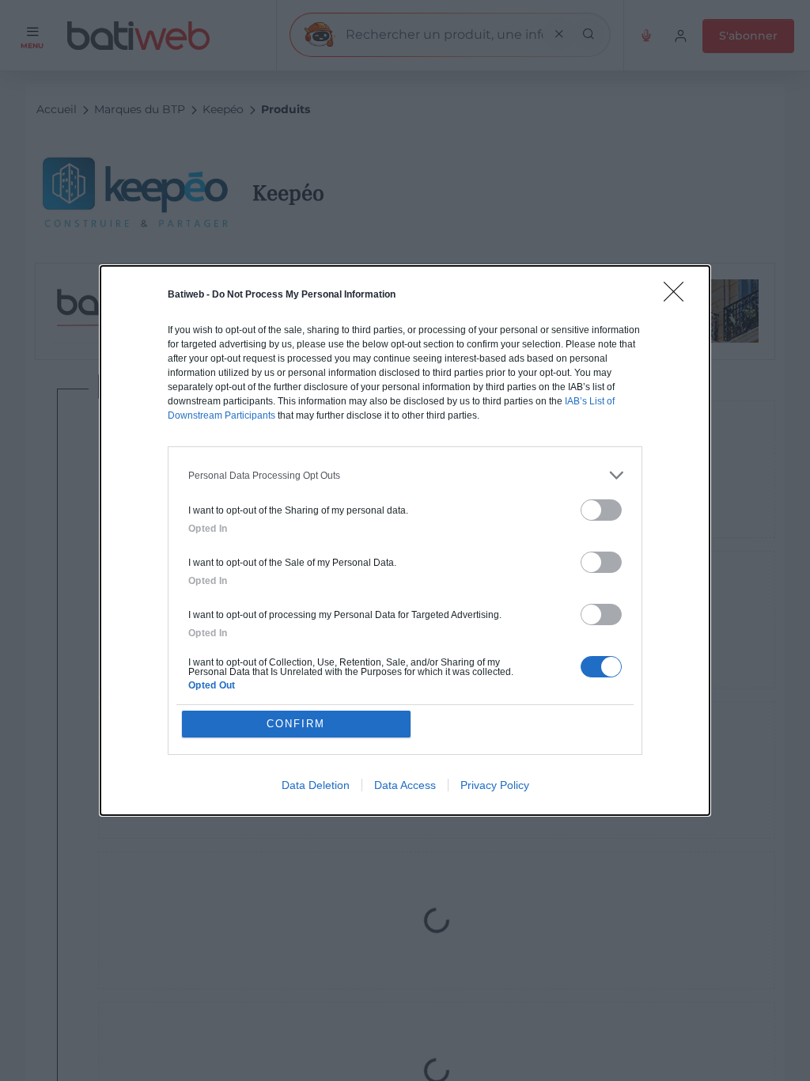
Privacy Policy (494, 785)
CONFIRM (296, 724)
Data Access (405, 785)
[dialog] (405, 540)
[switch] (601, 510)
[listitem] (405, 475)
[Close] (679, 297)
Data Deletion (316, 785)
